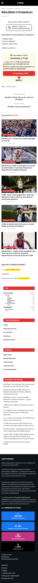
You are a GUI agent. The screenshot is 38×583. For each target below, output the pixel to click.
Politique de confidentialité (10, 576)
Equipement (7, 307)
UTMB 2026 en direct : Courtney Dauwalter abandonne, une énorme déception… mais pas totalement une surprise (17, 399)
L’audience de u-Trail (8, 573)
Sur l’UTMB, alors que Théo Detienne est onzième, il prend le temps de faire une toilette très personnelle (18, 412)
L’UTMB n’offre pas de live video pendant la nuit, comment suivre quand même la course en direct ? (18, 424)
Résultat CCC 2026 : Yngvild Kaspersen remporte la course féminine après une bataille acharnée (18, 430)
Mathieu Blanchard (9, 358)
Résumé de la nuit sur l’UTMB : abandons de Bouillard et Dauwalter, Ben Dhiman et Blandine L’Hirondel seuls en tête (17, 392)
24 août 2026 (11, 258)
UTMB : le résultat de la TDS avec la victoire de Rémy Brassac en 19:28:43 (17, 225)
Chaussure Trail (9, 309)
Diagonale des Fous (9, 329)
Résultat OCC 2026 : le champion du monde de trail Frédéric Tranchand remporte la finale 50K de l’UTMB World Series (18, 168)
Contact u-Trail (6, 555)
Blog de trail (10, 9)
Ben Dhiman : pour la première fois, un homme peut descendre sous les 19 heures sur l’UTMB (18, 385)
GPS (6, 310)
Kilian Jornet (7, 355)
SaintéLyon (7, 336)
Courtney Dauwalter (9, 369)
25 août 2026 (11, 202)
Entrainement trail (7, 578)
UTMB (5, 325)
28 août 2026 (11, 143)
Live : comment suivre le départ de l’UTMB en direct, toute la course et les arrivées (19, 419)
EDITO (8, 297)
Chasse (9, 299)
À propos (4, 568)
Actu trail (4, 565)
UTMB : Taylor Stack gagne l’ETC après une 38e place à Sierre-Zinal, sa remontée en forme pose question (17, 197)
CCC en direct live (23, 278)
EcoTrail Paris (8, 332)
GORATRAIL (9, 298)
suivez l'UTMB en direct (12, 270)
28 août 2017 (5, 16)
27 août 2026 (11, 172)
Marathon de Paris (9, 340)
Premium (9, 302)
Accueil (3, 9)
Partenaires (5, 557)
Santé (8, 305)
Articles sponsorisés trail (9, 559)
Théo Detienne (8, 362)
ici (15, 48)
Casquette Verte (8, 366)
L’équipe (4, 571)
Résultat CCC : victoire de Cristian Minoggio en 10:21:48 (18, 140)
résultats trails (26, 9)
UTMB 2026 (5, 274)
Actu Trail (17, 9)
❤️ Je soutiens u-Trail (19, 73)
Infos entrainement (10, 303)
